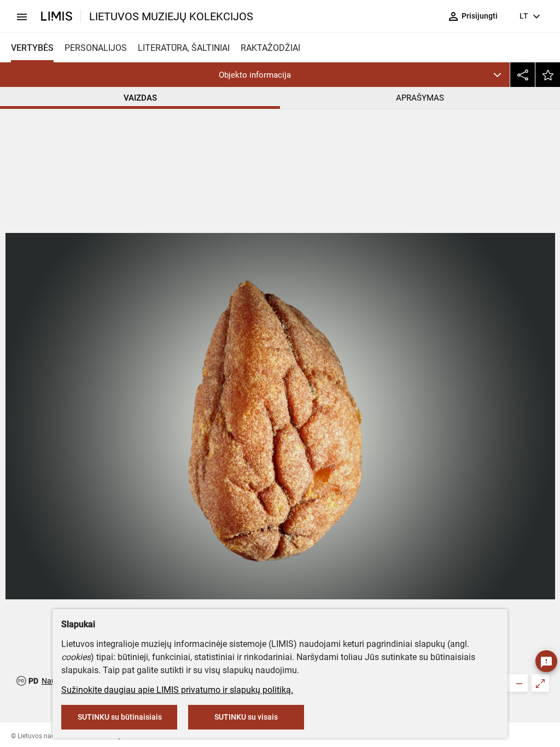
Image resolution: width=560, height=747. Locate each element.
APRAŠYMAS (420, 98)
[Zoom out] (519, 683)
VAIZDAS (140, 98)
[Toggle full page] (540, 683)
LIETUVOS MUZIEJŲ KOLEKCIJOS (171, 16)
